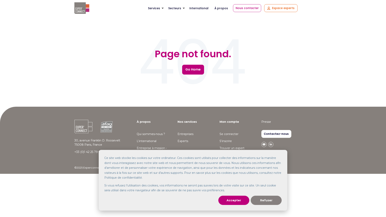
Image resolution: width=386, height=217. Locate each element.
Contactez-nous (276, 134)
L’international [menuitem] (146, 141)
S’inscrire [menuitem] (226, 141)
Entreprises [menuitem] (185, 134)
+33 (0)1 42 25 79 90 (88, 152)
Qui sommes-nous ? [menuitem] (151, 134)
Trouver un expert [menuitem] (232, 148)
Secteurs (174, 8)
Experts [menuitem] (183, 141)
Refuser (266, 200)
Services (154, 8)
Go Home (193, 69)
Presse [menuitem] (266, 122)
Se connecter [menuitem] (229, 134)
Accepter (234, 200)
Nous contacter (247, 8)
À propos (221, 8)
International (198, 8)
